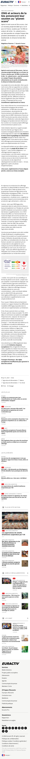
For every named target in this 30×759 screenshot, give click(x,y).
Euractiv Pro (5, 710)
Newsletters (25, 5)
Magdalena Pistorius (7, 43)
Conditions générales (19, 741)
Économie (16, 5)
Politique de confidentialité (10, 739)
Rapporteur (4, 5)
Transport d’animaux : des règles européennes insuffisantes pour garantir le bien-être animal (15, 361)
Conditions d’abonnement (10, 743)
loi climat (22, 383)
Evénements (5, 675)
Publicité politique (7, 703)
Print (4, 386)
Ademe (22, 380)
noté (26, 315)
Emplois (4, 678)
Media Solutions (7, 670)
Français (23, 2)
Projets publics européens (10, 673)
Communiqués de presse (9, 683)
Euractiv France (20, 43)
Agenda (4, 681)
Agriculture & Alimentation (7, 10)
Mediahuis (5, 698)
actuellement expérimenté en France (13, 102)
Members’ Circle (7, 686)
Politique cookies (7, 741)
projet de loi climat (18, 148)
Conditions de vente (8, 746)
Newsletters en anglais (9, 720)
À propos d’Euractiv (8, 693)
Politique (10, 5)
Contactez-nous (6, 695)
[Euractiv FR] (7, 2)
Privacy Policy (10, 750)
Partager (11, 386)
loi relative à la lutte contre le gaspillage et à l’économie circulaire (15, 135)
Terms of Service (21, 750)
